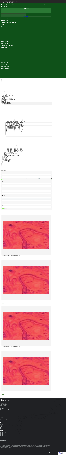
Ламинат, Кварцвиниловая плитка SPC (8, 99)
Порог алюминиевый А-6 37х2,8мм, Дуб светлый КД (14, 133)
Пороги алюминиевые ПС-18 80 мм (10, 118)
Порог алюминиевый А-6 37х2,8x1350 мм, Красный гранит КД (11, 255)
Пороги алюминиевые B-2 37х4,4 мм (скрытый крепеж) (13, 149)
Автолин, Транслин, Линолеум (7, 98)
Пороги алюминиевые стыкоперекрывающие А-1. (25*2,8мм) (14, 119)
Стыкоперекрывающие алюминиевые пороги (11, 104)
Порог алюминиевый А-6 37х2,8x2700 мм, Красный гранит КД (11, 346)
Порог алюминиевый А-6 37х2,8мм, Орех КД (13, 138)
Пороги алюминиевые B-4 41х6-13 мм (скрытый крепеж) (14, 150)
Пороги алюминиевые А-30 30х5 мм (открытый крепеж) (13, 145)
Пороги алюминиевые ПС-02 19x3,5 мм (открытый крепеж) (14, 106)
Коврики (3, 82)
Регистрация (62, 452)
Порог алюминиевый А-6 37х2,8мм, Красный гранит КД (15, 136)
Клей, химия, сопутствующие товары (8, 93)
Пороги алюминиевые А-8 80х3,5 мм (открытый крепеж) (13, 142)
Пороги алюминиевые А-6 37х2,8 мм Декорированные (14, 125)
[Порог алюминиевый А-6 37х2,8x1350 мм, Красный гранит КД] (26, 235)
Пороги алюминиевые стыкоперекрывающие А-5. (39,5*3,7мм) (15, 121)
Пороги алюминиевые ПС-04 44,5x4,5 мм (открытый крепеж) (14, 109)
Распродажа (4, 168)
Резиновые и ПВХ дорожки (6, 86)
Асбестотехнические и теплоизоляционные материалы (11, 90)
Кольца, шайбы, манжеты (6, 91)
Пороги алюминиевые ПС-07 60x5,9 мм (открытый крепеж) (14, 116)
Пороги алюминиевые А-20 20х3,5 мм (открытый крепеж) (14, 144)
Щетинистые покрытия (5, 80)
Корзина (60, 453)
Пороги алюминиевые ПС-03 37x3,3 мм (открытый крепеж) (14, 107)
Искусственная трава (5, 101)
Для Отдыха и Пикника (5, 166)
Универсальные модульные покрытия (8, 84)
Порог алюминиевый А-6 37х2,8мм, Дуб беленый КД (14, 129)
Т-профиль (5, 154)
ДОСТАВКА (2, 1)
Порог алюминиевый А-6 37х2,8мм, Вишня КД (13, 128)
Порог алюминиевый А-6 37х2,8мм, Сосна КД (13, 139)
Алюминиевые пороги (7, 103)
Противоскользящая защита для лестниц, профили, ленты (11, 85)
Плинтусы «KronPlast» (6, 161)
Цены (1, 426)
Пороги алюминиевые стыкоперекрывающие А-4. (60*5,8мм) (14, 120)
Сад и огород (4, 100)
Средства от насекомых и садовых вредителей (9, 167)
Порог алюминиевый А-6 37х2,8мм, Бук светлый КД (14, 126)
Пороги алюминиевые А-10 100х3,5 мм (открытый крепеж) (14, 143)
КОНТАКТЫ (14, 1)
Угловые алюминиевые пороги (9, 152)
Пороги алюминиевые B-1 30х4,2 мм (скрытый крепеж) (13, 148)
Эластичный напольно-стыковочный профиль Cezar (11, 162)
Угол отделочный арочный (7, 159)
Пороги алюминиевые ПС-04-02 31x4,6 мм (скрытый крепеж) (14, 111)
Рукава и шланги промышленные (7, 95)
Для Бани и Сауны (5, 165)
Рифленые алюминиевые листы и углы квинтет (11, 155)
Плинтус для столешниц (7, 160)
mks (2, 83)
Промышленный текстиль (6, 163)
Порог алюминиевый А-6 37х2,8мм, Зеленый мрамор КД (15, 135)
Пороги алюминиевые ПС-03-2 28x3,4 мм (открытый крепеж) (14, 108)
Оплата (1, 425)
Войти (44, 4)
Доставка (1, 424)
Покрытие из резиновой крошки (7, 87)
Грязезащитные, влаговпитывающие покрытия (9, 81)
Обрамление (5, 157)
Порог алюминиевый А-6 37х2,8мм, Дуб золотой (14, 131)
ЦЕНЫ (10, 1)
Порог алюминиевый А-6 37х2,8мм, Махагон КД (14, 137)
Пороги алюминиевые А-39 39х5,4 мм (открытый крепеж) (14, 146)
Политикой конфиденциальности (5, 447)
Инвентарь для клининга (6, 164)
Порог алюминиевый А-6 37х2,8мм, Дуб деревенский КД (15, 130)
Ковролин (3, 97)
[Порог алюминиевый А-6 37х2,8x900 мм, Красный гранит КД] (26, 371)
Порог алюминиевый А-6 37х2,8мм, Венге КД (13, 127)
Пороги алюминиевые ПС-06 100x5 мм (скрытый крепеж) (14, 115)
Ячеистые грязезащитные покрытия (8, 79)
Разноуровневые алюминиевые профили (10, 153)
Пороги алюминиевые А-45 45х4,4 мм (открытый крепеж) (14, 147)
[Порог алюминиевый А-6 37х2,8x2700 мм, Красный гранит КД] (26, 326)
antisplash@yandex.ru (10, 2)
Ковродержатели (5, 156)
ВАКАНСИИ (18, 1)
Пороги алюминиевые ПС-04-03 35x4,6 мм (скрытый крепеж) (14, 112)
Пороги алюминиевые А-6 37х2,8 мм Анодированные (14, 123)
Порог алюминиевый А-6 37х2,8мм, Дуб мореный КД (14, 132)
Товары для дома (5, 94)
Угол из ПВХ (5, 158)
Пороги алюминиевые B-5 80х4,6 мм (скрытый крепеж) (13, 151)
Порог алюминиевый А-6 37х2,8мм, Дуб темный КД (14, 134)
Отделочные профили (6, 102)
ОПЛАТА (6, 1)
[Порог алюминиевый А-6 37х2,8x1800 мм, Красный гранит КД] (26, 280)
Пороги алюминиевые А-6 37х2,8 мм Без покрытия (13, 124)
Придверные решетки (5, 96)
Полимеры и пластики (5, 92)
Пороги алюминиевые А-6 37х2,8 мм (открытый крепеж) (14, 122)
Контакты (1, 427)
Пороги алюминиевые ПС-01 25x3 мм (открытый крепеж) (14, 105)
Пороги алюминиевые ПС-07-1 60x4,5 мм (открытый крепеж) (14, 117)
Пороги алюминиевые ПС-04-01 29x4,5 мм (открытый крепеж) (14, 110)
